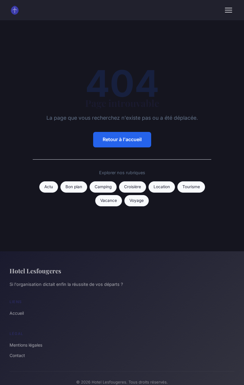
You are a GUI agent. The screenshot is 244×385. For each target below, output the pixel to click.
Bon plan (73, 186)
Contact (17, 355)
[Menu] (228, 10)
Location (162, 186)
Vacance (108, 200)
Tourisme (191, 186)
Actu (48, 186)
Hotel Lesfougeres (35, 270)
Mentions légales (26, 344)
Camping (103, 186)
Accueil (17, 313)
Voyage (136, 200)
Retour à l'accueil (122, 139)
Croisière (132, 186)
